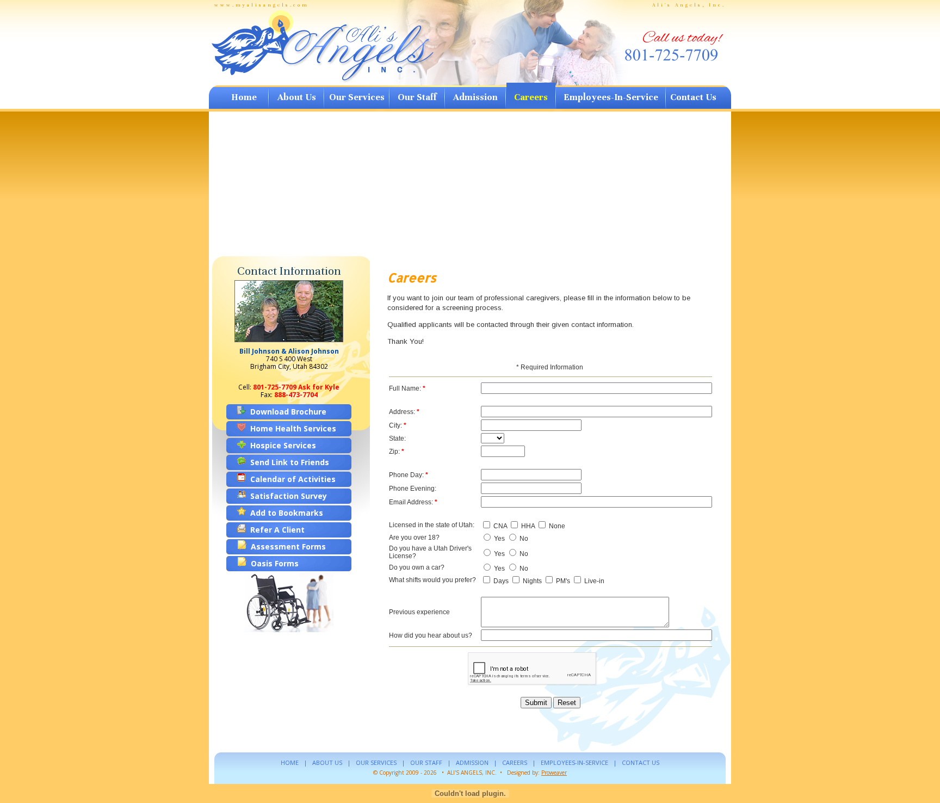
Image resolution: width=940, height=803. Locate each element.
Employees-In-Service (611, 97)
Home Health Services (291, 428)
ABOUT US (327, 762)
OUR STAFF (426, 762)
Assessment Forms (286, 546)
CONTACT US (640, 762)
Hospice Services (281, 445)
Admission (475, 97)
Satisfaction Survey (286, 496)
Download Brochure (286, 411)
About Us (296, 97)
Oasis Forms (272, 563)
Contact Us (693, 97)
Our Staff (417, 97)
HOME (290, 762)
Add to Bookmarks (284, 513)
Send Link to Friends (287, 462)
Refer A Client (275, 529)
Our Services (357, 97)
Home (244, 97)
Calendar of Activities (291, 479)
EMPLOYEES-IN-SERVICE (574, 762)
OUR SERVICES (376, 762)
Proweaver (554, 772)
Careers (531, 97)
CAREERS (514, 762)
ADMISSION (472, 762)
